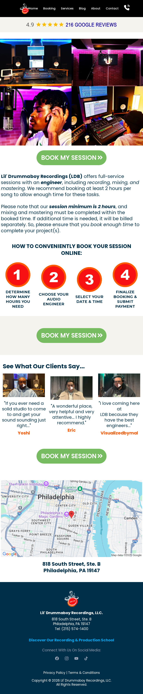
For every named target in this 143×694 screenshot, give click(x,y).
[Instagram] (67, 658)
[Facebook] (57, 658)
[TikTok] (86, 658)
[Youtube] (76, 658)
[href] (71, 518)
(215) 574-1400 (74, 628)
